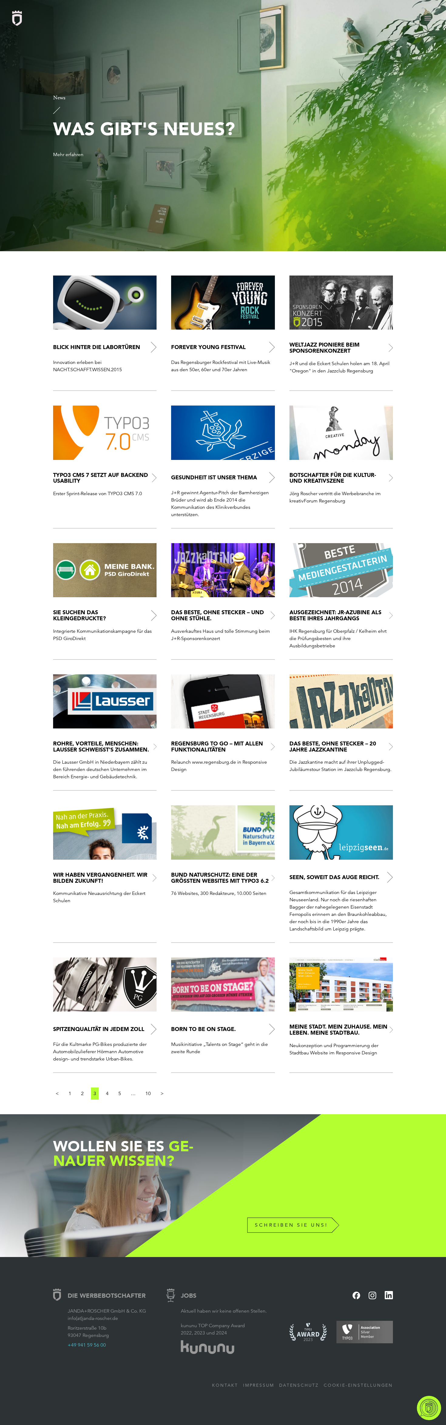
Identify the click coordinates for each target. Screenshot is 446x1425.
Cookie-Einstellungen (358, 1385)
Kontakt (225, 1385)
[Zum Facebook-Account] (356, 1295)
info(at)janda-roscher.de (93, 1318)
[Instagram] (372, 1295)
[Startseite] (17, 18)
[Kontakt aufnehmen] (429, 1408)
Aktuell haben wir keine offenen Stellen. (224, 1311)
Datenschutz (299, 1385)
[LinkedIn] (389, 1295)
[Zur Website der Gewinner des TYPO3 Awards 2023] (308, 1332)
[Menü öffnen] (428, 18)
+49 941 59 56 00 (87, 1345)
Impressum (258, 1385)
